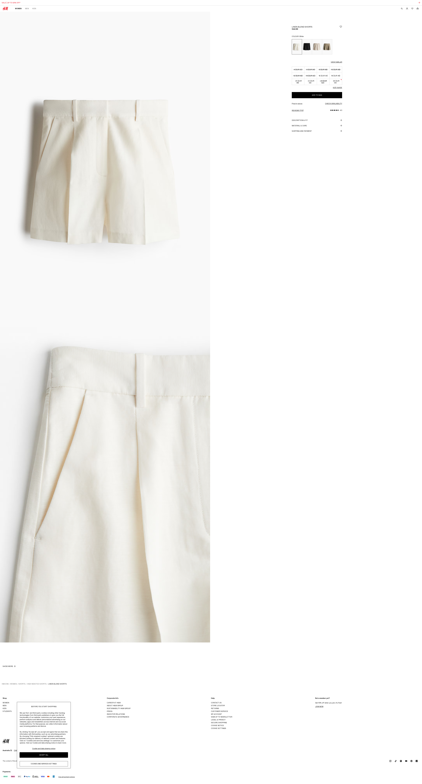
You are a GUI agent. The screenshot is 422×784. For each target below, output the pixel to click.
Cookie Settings (218, 728)
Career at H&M (114, 703)
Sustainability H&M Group (119, 708)
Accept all (43, 755)
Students (7, 711)
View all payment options (66, 777)
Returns (215, 708)
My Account (216, 714)
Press (109, 711)
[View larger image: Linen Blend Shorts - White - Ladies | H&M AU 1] (105, 169)
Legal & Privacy (218, 720)
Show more (8, 666)
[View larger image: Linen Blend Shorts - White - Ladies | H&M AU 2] (105, 484)
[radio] (297, 46)
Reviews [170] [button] (297, 110)
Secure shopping (219, 723)
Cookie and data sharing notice (43, 748)
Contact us (216, 703)
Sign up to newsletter (221, 717)
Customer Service (219, 711)
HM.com (5, 684)
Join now (319, 706)
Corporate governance (118, 717)
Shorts (21, 684)
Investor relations (116, 714)
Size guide (337, 88)
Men (27, 8)
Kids (34, 8)
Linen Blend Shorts (57, 684)
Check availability (333, 103)
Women (18, 8)
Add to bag (317, 95)
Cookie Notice (217, 725)
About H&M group (115, 705)
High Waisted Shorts (36, 684)
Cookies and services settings (44, 764)
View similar (336, 62)
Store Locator (218, 705)
